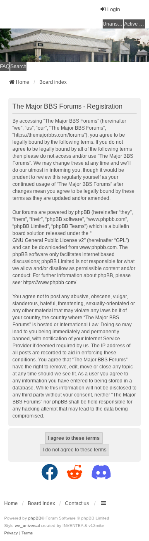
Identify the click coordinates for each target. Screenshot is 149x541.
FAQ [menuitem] (5, 66)
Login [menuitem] (113, 9)
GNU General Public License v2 (48, 240)
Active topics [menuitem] (134, 24)
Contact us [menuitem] (77, 503)
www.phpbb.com (98, 247)
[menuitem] (11, 533)
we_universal (27, 525)
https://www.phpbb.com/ (49, 282)
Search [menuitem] (18, 66)
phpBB (34, 518)
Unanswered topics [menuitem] (113, 24)
